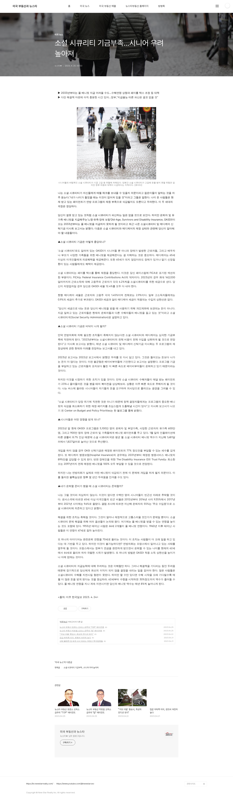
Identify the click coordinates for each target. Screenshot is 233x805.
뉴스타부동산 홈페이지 (137, 6)
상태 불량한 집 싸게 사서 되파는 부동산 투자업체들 (81, 641)
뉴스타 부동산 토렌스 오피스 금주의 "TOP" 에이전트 (82, 627)
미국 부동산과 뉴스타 (25, 6)
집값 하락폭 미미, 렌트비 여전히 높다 (75, 637)
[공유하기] (70, 608)
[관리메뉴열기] (227, 5)
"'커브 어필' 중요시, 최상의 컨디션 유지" (77, 634)
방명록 (161, 6)
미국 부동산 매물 (107, 6)
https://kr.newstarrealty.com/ (39, 784)
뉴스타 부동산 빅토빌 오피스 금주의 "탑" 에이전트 (81, 630)
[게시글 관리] (74, 608)
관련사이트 (191, 784)
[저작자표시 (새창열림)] (92, 608)
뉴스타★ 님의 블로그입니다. (72, 736)
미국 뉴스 (85, 6)
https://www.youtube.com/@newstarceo (75, 784)
